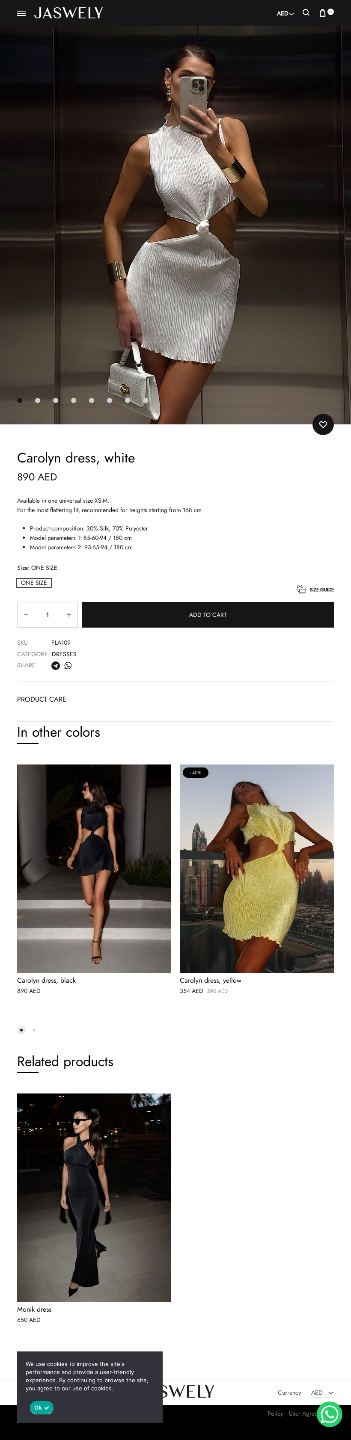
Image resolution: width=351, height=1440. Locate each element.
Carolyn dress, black (46, 980)
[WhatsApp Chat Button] (329, 1414)
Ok (38, 1407)
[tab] (41, 701)
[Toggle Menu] (21, 13)
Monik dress (34, 1309)
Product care (41, 699)
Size (37, 567)
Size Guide (322, 589)
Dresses (64, 654)
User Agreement (309, 1413)
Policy (275, 1413)
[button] (34, 583)
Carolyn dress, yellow (210, 980)
